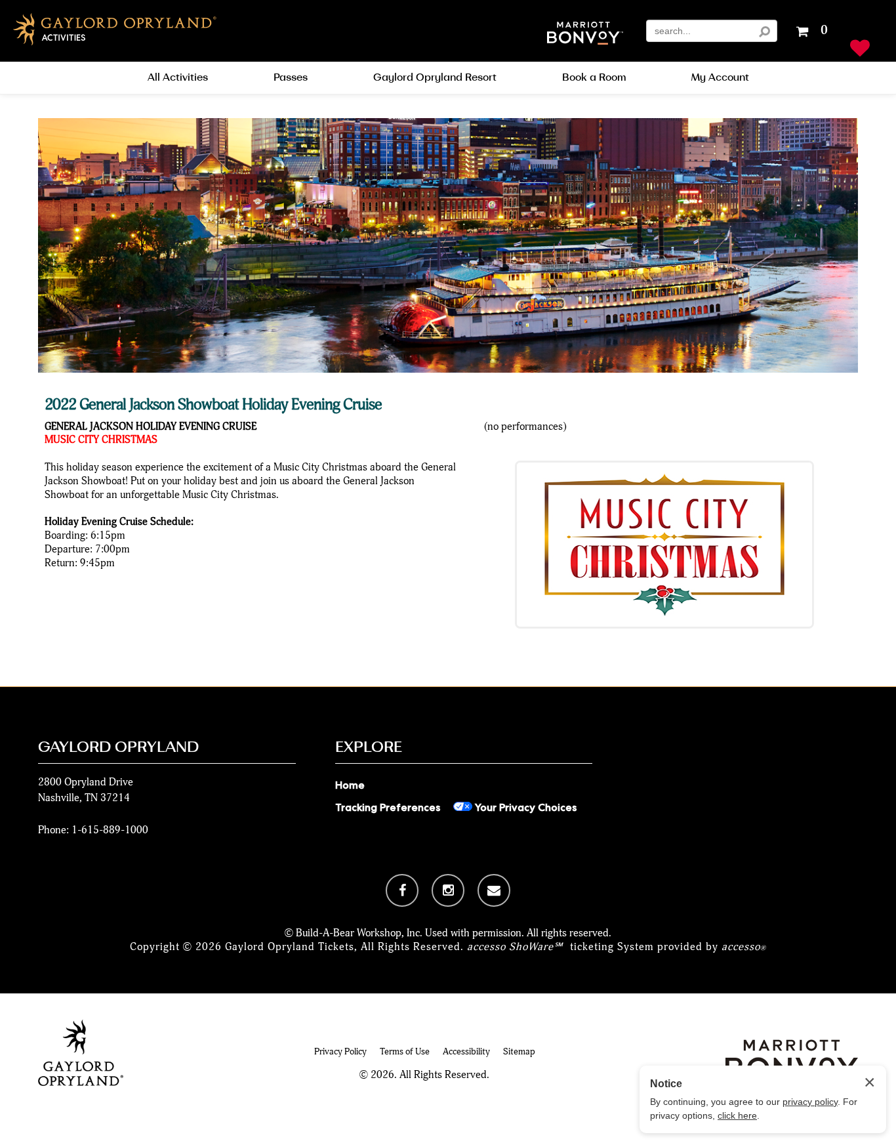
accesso (744, 946)
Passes (291, 77)
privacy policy (810, 1101)
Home (350, 785)
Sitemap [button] (519, 1051)
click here (737, 1115)
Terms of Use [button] (405, 1051)
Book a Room (594, 77)
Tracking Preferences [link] (387, 807)
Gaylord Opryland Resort (435, 77)
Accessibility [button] (466, 1051)
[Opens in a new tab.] (402, 890)
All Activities (178, 77)
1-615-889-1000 (109, 830)
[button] (585, 34)
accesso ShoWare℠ (515, 946)
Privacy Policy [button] (340, 1051)
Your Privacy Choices (524, 807)
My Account (720, 77)
